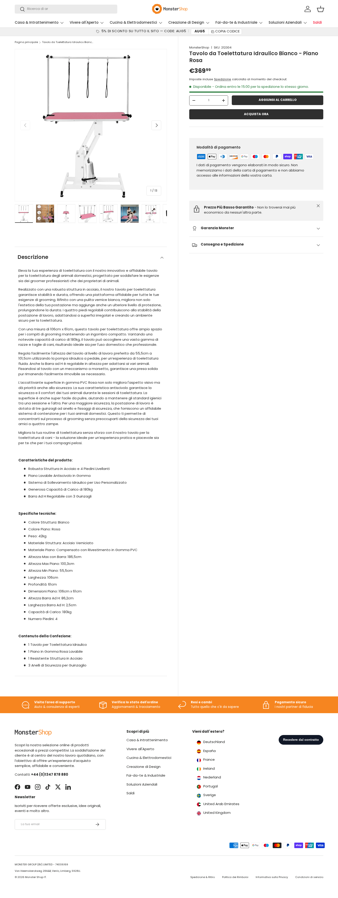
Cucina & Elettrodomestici (133, 23)
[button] (320, 9)
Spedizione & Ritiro (202, 877)
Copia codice (227, 31)
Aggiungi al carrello (278, 100)
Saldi (317, 23)
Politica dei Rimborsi (235, 877)
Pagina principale (26, 42)
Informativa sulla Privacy (272, 877)
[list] (91, 125)
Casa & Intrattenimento (36, 23)
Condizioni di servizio (309, 877)
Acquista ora (256, 114)
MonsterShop (199, 47)
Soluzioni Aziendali (285, 23)
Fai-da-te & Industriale (236, 23)
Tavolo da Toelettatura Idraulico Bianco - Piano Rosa (68, 42)
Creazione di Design (186, 23)
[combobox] (66, 9)
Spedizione (222, 79)
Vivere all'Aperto (84, 23)
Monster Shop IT (35, 877)
